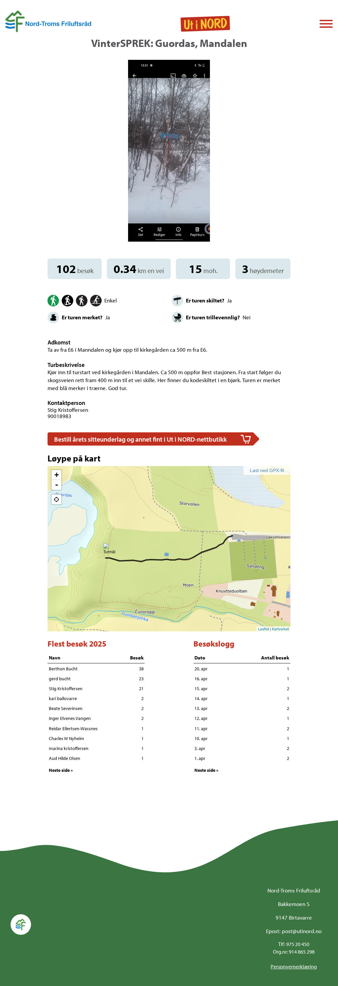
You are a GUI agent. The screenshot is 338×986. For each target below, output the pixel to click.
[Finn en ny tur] (205, 24)
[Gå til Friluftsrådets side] (48, 21)
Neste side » (61, 770)
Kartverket (280, 628)
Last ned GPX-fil (267, 470)
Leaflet (263, 628)
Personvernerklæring (294, 966)
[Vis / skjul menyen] (326, 24)
